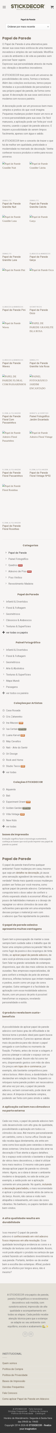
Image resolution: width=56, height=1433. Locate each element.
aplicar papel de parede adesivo (30, 955)
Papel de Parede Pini (14, 310)
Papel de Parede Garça (39, 258)
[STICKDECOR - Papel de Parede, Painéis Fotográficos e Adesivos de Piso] (28, 7)
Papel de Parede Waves (11, 365)
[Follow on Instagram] (25, 1334)
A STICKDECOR (20, 1409)
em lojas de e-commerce (27, 1066)
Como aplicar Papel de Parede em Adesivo (25, 1398)
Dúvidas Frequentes (13, 1387)
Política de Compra (12, 1369)
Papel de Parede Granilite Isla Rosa (39, 365)
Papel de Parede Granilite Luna (11, 258)
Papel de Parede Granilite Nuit (11, 205)
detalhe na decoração (27, 872)
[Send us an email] (30, 1334)
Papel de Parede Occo (39, 312)
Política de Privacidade (15, 1375)
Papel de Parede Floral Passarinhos (12, 474)
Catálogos (40, 1413)
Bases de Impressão (13, 1381)
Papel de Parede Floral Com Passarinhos (11, 419)
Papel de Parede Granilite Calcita (39, 205)
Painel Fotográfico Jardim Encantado (39, 418)
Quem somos (9, 1363)
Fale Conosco (9, 1393)
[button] (4, 7)
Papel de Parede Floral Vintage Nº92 (40, 474)
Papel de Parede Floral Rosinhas (11, 527)
